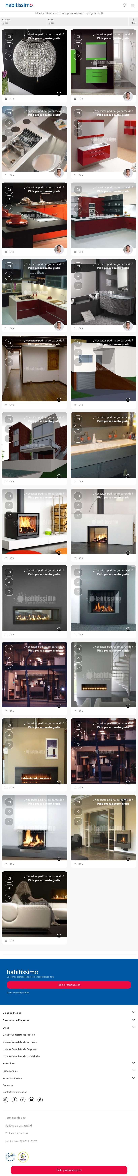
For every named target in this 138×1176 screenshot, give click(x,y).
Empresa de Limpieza (14, 1028)
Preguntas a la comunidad (16, 1035)
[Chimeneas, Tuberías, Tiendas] (34, 521)
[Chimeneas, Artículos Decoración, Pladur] (103, 521)
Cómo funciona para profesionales (21, 1075)
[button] (6, 99)
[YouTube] (31, 1100)
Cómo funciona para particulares (20, 1067)
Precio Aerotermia (12, 1020)
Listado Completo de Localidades (21, 1056)
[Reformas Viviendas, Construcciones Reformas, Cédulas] (103, 368)
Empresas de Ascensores (16, 1024)
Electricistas (9, 1048)
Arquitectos (9, 1055)
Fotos (6, 1039)
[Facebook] (14, 1100)
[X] (23, 1100)
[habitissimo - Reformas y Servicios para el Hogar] (15, 5)
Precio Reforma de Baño (16, 1017)
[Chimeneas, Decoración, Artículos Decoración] (34, 827)
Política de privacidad (18, 1126)
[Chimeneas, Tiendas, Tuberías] (103, 674)
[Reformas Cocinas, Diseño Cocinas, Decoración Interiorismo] (34, 62)
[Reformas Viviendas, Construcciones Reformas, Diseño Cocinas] (103, 62)
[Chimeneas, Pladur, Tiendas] (103, 751)
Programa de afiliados (14, 1089)
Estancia (6, 20)
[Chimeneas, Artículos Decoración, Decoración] (34, 598)
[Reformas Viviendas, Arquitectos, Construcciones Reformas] (34, 368)
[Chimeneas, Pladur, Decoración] (103, 827)
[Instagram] (6, 1100)
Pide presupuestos (69, 1170)
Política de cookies (16, 1133)
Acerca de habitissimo (15, 1082)
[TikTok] (40, 1100)
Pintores (7, 1045)
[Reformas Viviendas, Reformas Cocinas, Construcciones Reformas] (103, 138)
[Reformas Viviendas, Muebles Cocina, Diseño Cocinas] (34, 138)
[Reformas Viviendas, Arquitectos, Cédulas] (34, 445)
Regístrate (8, 1071)
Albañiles (8, 1051)
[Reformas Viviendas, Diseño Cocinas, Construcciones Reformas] (103, 215)
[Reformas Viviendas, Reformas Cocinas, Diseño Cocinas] (34, 292)
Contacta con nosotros (15, 1092)
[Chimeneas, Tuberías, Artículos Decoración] (34, 751)
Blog (5, 1032)
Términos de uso (15, 1118)
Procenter (8, 1042)
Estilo (51, 20)
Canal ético (9, 1086)
